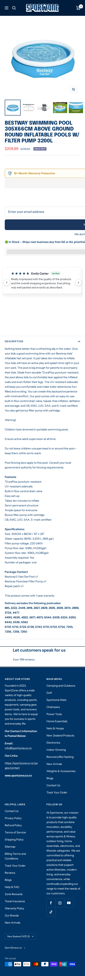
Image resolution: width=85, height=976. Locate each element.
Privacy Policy (13, 818)
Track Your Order (56, 792)
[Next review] (78, 282)
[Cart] (78, 8)
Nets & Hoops (55, 728)
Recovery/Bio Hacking (60, 757)
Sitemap (10, 846)
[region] (42, 282)
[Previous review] (7, 282)
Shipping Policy (14, 839)
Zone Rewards (14, 894)
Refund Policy (13, 825)
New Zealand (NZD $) (18, 936)
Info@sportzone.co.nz (18, 748)
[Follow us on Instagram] (59, 902)
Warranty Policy (14, 908)
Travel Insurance (15, 901)
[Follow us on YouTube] (68, 902)
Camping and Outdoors (60, 685)
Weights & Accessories (61, 771)
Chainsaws (53, 707)
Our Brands (12, 915)
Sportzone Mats (56, 700)
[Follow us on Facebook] (50, 902)
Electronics (53, 742)
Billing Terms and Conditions (15, 856)
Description (14, 341)
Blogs (49, 778)
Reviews (10, 873)
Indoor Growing (56, 749)
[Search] (14, 8)
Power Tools (54, 714)
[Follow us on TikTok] (50, 911)
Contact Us (53, 785)
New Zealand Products (60, 735)
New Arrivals (54, 764)
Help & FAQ (12, 887)
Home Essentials (56, 721)
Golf (49, 693)
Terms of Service (15, 832)
